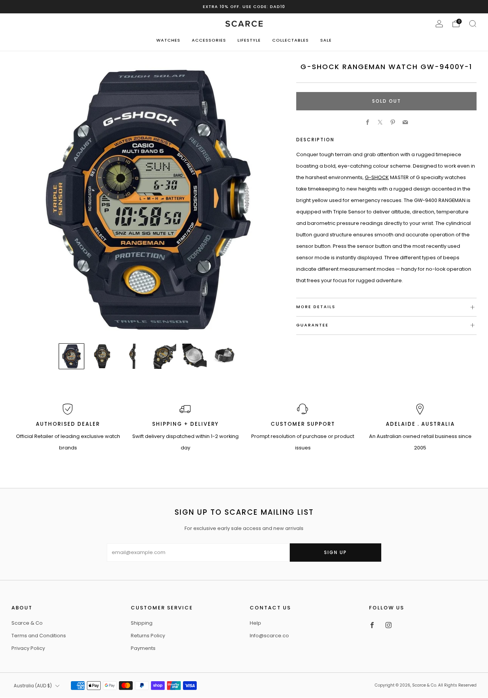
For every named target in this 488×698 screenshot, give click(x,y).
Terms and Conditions (38, 635)
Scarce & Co (27, 623)
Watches (168, 40)
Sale (326, 40)
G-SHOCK (377, 177)
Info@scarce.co (269, 635)
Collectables (290, 40)
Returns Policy (148, 635)
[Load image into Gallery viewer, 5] (194, 356)
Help (255, 623)
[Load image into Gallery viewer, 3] (133, 356)
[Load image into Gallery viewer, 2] (102, 356)
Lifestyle (249, 40)
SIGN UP (335, 552)
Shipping (141, 623)
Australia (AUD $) (33, 686)
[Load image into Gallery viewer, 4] (164, 356)
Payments (143, 648)
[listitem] (244, 6)
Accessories (209, 40)
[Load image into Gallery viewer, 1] (72, 356)
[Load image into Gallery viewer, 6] (225, 356)
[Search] (473, 23)
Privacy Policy (28, 648)
